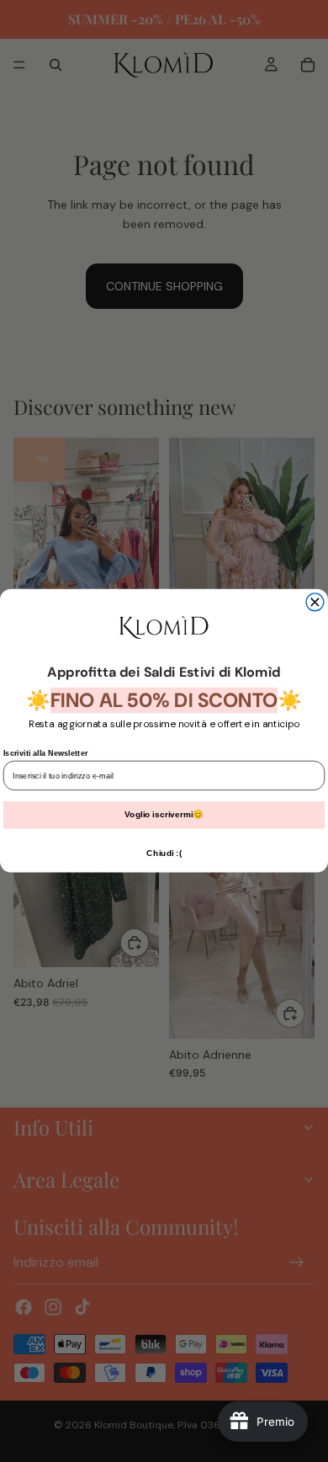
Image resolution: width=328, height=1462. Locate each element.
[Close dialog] (315, 602)
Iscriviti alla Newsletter (45, 753)
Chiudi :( (164, 853)
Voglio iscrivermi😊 (164, 815)
